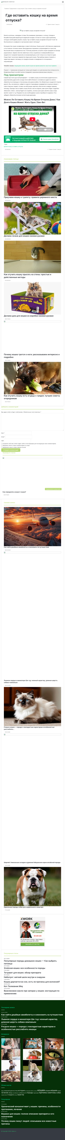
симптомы (51, 1093)
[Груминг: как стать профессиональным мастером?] (10, 1043)
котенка (35, 1090)
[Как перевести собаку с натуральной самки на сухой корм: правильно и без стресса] (32, 1054)
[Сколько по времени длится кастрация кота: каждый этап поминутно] (32, 1043)
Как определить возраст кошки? (14, 492)
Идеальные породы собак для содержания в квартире (23, 907)
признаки (36, 1093)
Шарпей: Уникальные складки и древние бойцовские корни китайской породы (32, 862)
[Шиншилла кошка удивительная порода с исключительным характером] (10, 1054)
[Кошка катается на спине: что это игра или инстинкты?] (10, 1076)
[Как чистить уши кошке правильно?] (10, 1065)
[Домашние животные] (7, 2)
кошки (54, 1090)
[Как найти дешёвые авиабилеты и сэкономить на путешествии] (32, 526)
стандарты (10, 1095)
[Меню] (63, 2)
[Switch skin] (60, 2)
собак (58, 1093)
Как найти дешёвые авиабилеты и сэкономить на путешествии (26, 547)
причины (43, 1092)
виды (2, 1090)
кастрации (27, 1090)
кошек (41, 1090)
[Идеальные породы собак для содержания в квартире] (32, 886)
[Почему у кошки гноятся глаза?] (54, 1054)
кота (32, 1090)
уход (16, 1094)
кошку (59, 1090)
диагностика (14, 1090)
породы (30, 1093)
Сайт (2, 440)
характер (20, 1095)
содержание (4, 1094)
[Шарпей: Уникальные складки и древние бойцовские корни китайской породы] (32, 798)
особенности (22, 1093)
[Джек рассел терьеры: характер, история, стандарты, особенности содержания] (32, 1076)
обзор (10, 1093)
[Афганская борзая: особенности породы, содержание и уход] (32, 1065)
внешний (7, 1090)
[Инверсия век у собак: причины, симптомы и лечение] (54, 1043)
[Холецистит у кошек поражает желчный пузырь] (54, 1065)
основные (15, 1093)
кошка (48, 1091)
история (21, 1091)
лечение (4, 1093)
